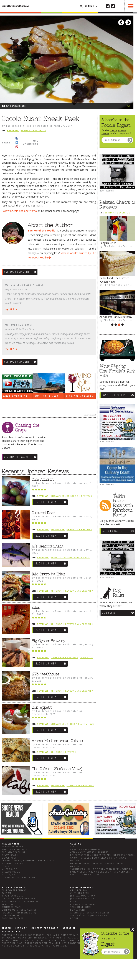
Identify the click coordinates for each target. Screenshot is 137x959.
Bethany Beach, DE (117, 212)
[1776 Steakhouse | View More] (15, 686)
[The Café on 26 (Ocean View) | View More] (15, 780)
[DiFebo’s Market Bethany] (117, 228)
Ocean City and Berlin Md (18, 877)
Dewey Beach (10, 855)
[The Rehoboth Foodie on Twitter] (113, 6)
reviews (105, 133)
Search (90, 6)
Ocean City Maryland (32, 938)
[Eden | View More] (15, 619)
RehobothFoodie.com (38, 935)
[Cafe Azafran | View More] (15, 491)
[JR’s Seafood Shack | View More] (15, 555)
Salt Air (7, 893)
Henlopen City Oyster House (20, 901)
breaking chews (118, 130)
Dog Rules (109, 612)
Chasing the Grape (16, 457)
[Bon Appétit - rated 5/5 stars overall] (63, 718)
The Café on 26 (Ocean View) (57, 769)
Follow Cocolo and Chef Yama (19, 211)
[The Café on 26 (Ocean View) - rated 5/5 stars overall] (63, 779)
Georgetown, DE (12, 863)
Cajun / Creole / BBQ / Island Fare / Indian (98, 858)
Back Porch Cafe (12, 918)
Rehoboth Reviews (79, 496)
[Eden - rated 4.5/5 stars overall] (63, 618)
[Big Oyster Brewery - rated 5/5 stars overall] (63, 651)
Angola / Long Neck (15, 849)
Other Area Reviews (64, 657)
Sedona (104, 313)
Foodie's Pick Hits (114, 395)
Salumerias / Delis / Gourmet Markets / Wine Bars (102, 869)
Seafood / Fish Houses (85, 875)
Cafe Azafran (43, 479)
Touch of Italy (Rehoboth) (19, 913)
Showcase (58, 496)
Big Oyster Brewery (48, 641)
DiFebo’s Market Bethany (114, 243)
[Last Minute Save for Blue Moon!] (49, 383)
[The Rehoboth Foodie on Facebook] (108, 6)
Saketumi (7, 904)
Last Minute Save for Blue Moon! (50, 396)
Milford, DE (9, 869)
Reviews (13, 130)
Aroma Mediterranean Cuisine (57, 741)
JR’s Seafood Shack (47, 546)
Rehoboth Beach (13, 847)
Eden (36, 607)
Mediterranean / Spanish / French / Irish (97, 863)
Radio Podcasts (112, 531)
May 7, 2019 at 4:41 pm (16, 289)
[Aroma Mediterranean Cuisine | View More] (15, 750)
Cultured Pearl (43, 513)
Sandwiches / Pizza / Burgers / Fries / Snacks (100, 872)
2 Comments (31, 142)
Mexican (75, 866)
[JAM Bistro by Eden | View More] (15, 586)
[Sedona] (117, 299)
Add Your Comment (16, 271)
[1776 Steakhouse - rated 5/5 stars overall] (63, 685)
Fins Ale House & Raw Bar (18, 899)
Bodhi (74, 918)
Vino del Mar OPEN (16, 396)
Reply (13, 309)
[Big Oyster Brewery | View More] (15, 652)
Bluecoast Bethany (14, 890)
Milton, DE (8, 875)
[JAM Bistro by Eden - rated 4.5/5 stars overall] (63, 585)
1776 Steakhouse (45, 674)
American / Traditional (85, 849)
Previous (121, 21)
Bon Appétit (42, 707)
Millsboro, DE (11, 872)
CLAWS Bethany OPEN (81, 396)
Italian (74, 861)
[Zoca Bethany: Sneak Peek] (117, 264)
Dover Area (9, 858)
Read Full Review (45, 502)
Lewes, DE (86, 657)
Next (129, 21)
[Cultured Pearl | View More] (15, 524)
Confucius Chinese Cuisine (19, 910)
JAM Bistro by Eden (48, 574)
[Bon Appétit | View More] (15, 719)
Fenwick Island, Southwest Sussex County (29, 861)
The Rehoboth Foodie (118, 320)
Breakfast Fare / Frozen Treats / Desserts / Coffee (103, 855)
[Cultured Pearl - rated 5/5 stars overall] (63, 523)
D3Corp (11, 938)
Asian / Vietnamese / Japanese (89, 852)
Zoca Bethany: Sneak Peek (115, 278)
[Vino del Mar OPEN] (17, 383)
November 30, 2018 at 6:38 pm (20, 329)
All (72, 847)
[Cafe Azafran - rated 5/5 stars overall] (63, 490)
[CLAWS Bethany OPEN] (81, 383)
